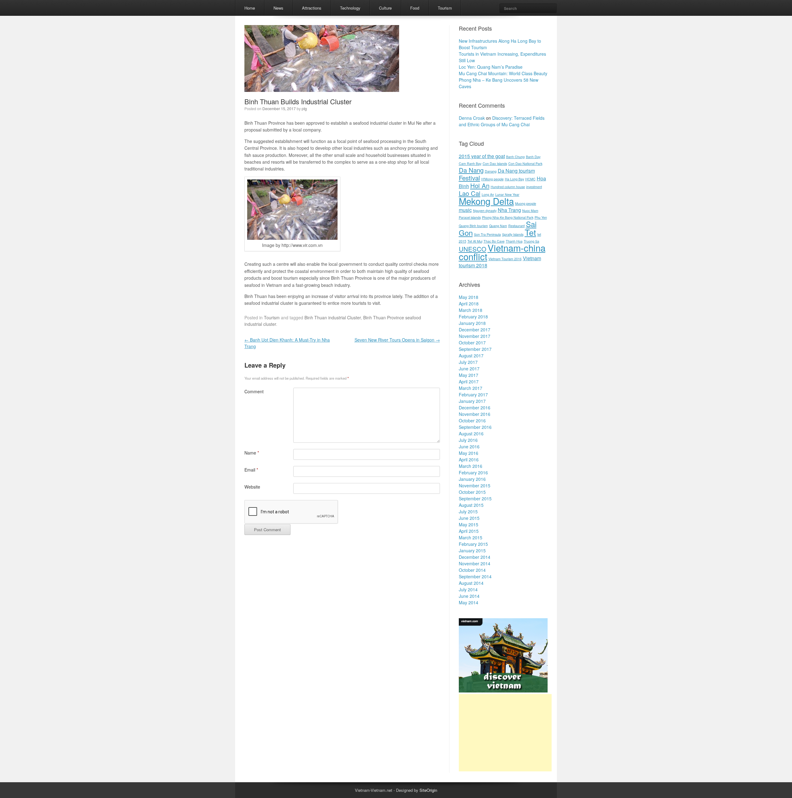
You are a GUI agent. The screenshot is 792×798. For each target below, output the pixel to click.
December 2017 (474, 329)
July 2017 (468, 362)
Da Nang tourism (516, 170)
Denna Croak (472, 118)
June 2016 (469, 446)
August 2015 (471, 505)
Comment (254, 391)
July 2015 (468, 511)
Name (251, 453)
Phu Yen (541, 217)
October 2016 (472, 420)
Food (414, 8)
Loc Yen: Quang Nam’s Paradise (491, 67)
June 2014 (469, 596)
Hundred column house (508, 186)
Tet (530, 232)
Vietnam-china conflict (502, 252)
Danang (491, 171)
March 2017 (470, 388)
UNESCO (472, 248)
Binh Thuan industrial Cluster (332, 317)
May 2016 (468, 453)
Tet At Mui (474, 241)
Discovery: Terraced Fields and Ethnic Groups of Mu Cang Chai (501, 121)
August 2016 (471, 433)
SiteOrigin (428, 790)
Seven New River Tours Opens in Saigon (397, 340)
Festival (469, 177)
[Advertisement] (505, 732)
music (465, 210)
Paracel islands (470, 217)
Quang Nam (498, 225)
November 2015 (474, 485)
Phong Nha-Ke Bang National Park (507, 217)
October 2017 (472, 342)
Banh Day (533, 156)
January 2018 (472, 323)
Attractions (311, 8)
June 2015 (469, 518)
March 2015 (470, 537)
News (278, 8)
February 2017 (473, 394)
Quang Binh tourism (473, 225)
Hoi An (479, 185)
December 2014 (474, 557)
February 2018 (473, 316)
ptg (304, 108)
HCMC (530, 179)
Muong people (525, 203)
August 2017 (471, 355)
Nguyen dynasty (485, 210)
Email (251, 470)
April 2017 (469, 381)
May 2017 (468, 375)
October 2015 (472, 492)
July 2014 (468, 589)
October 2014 (472, 570)
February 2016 (473, 472)
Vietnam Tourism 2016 (505, 259)
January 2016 (472, 479)
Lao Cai (469, 193)
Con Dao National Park (525, 163)
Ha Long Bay (514, 179)
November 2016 (474, 414)
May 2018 (468, 297)
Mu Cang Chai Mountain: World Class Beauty (503, 73)
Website (252, 487)
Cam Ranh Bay (470, 163)
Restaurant (516, 225)
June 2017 (469, 368)
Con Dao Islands (495, 163)
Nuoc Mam (530, 210)
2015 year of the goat (482, 156)
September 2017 (475, 349)
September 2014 (475, 576)
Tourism (445, 8)
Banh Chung (515, 156)
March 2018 (470, 310)
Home (249, 8)
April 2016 (469, 459)
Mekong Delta (486, 200)
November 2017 (474, 336)
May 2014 (468, 602)
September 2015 (475, 498)
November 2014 (474, 563)
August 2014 (471, 583)
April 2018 (469, 303)
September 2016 (475, 427)
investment (534, 186)
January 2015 (472, 550)
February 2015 (473, 544)
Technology (350, 8)
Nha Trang (509, 210)
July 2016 (468, 440)
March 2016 (470, 466)
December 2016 (474, 407)
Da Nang (471, 170)
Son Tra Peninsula (487, 234)
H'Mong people (492, 179)
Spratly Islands (512, 234)
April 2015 (469, 531)
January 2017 (472, 401)
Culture (385, 8)
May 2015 (468, 524)
